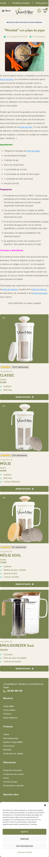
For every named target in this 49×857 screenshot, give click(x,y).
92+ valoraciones (19, 547)
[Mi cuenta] (38, 10)
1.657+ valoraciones (20, 367)
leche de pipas (6, 79)
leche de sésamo (10, 289)
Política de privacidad (24, 852)
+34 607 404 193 (14, 691)
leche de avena (40, 293)
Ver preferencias (24, 846)
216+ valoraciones (19, 455)
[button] (45, 805)
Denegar (24, 839)
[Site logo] (24, 10)
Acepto (24, 832)
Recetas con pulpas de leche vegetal (25, 22)
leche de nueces (39, 289)
